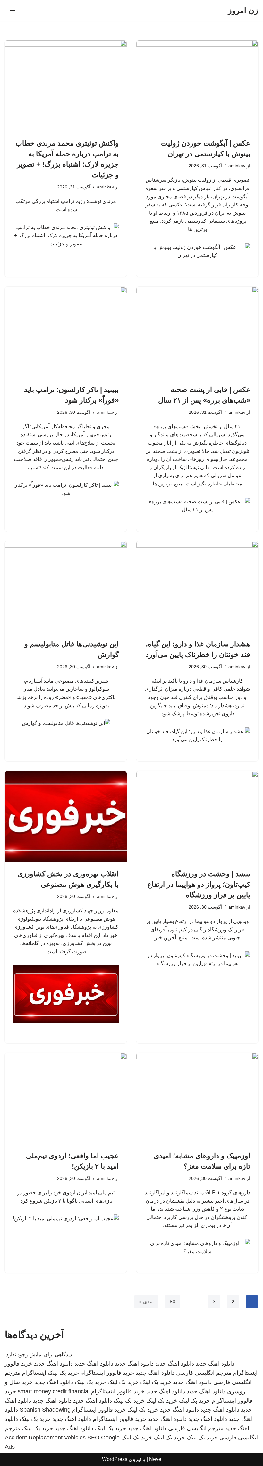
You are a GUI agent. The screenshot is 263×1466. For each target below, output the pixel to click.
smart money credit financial (53, 1391)
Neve (155, 1459)
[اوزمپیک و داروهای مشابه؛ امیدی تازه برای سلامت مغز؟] (197, 1098)
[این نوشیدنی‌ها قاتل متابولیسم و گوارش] (66, 586)
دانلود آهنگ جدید (147, 1428)
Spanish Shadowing (45, 1409)
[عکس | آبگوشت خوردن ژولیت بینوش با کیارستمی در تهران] (197, 86)
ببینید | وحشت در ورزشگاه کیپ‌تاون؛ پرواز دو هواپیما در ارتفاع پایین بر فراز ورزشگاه (199, 884)
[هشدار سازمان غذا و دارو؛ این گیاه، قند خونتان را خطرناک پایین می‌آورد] (197, 586)
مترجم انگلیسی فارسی (204, 1373)
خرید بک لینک (63, 1373)
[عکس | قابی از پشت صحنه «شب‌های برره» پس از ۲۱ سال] (197, 332)
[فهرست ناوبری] (12, 10)
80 (172, 1301)
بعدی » (146, 1301)
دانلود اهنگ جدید (215, 1363)
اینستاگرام (34, 1373)
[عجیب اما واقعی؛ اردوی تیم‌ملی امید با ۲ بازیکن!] (66, 1098)
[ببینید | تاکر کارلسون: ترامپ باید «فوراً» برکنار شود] (66, 332)
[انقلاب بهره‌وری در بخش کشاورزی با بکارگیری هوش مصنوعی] (66, 816)
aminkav (236, 165)
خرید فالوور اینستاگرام (107, 1373)
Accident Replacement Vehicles (45, 1437)
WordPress (114, 1459)
